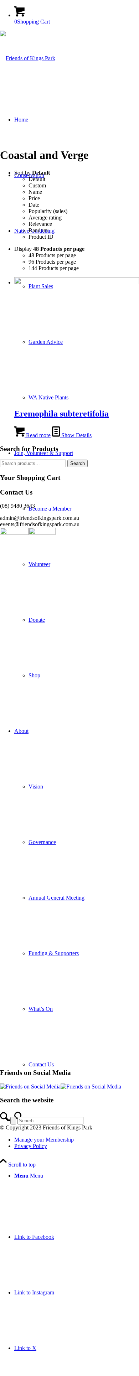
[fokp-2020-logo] (27, 58)
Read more (38, 435)
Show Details (76, 435)
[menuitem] (76, 897)
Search (77, 463)
